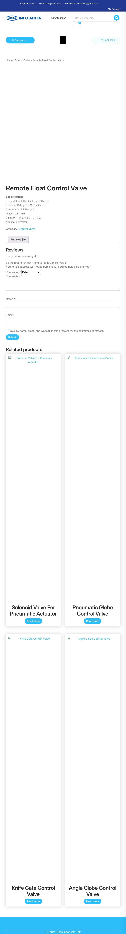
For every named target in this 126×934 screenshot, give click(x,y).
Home (9, 60)
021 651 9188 (108, 40)
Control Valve (23, 60)
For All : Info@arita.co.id (50, 3)
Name (10, 299)
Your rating (13, 272)
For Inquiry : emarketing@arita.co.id (81, 3)
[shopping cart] (77, 26)
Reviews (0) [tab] (18, 239)
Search (116, 18)
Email (10, 314)
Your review (14, 276)
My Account (114, 9)
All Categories (58, 17)
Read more (33, 621)
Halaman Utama (27, 3)
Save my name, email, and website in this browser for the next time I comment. (56, 330)
